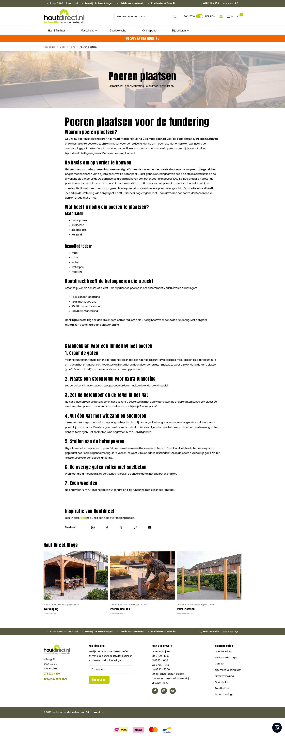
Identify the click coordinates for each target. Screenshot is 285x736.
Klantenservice (224, 646)
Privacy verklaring (224, 676)
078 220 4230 (52, 673)
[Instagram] (164, 691)
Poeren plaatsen (142, 585)
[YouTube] (173, 691)
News (72, 46)
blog (83, 518)
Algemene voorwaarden (228, 670)
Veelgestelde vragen (226, 657)
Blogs (62, 46)
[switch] (199, 16)
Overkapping (76, 585)
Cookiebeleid (222, 682)
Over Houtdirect (223, 651)
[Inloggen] (221, 16)
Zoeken (174, 16)
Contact (219, 663)
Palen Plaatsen (209, 585)
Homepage (50, 46)
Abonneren (99, 680)
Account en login (224, 694)
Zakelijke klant (222, 688)
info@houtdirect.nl (55, 679)
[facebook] (155, 691)
